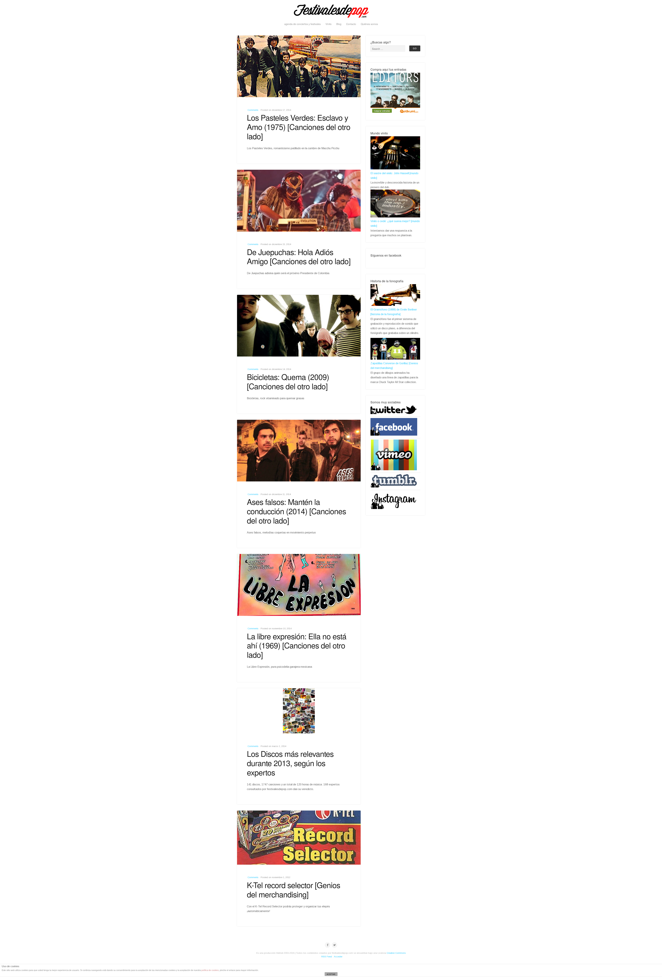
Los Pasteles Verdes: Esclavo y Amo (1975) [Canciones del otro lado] (298, 126)
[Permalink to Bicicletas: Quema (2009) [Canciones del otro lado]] (299, 326)
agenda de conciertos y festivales (302, 24)
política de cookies (210, 970)
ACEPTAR (331, 974)
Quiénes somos (369, 24)
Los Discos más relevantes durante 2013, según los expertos (290, 763)
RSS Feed (326, 956)
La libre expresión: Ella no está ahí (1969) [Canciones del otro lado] (296, 645)
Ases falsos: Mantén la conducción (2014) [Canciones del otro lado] (296, 511)
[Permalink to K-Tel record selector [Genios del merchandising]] (299, 838)
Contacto (351, 24)
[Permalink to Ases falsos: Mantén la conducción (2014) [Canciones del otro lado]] (299, 450)
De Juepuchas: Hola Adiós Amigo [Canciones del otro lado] (298, 256)
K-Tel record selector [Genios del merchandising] (293, 889)
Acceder (338, 956)
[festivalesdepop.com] (331, 10)
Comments (252, 110)
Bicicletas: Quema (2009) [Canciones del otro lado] (288, 381)
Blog (338, 24)
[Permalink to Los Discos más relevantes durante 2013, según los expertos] (299, 710)
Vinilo (328, 24)
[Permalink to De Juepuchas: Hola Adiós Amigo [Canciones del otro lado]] (299, 200)
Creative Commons (396, 953)
